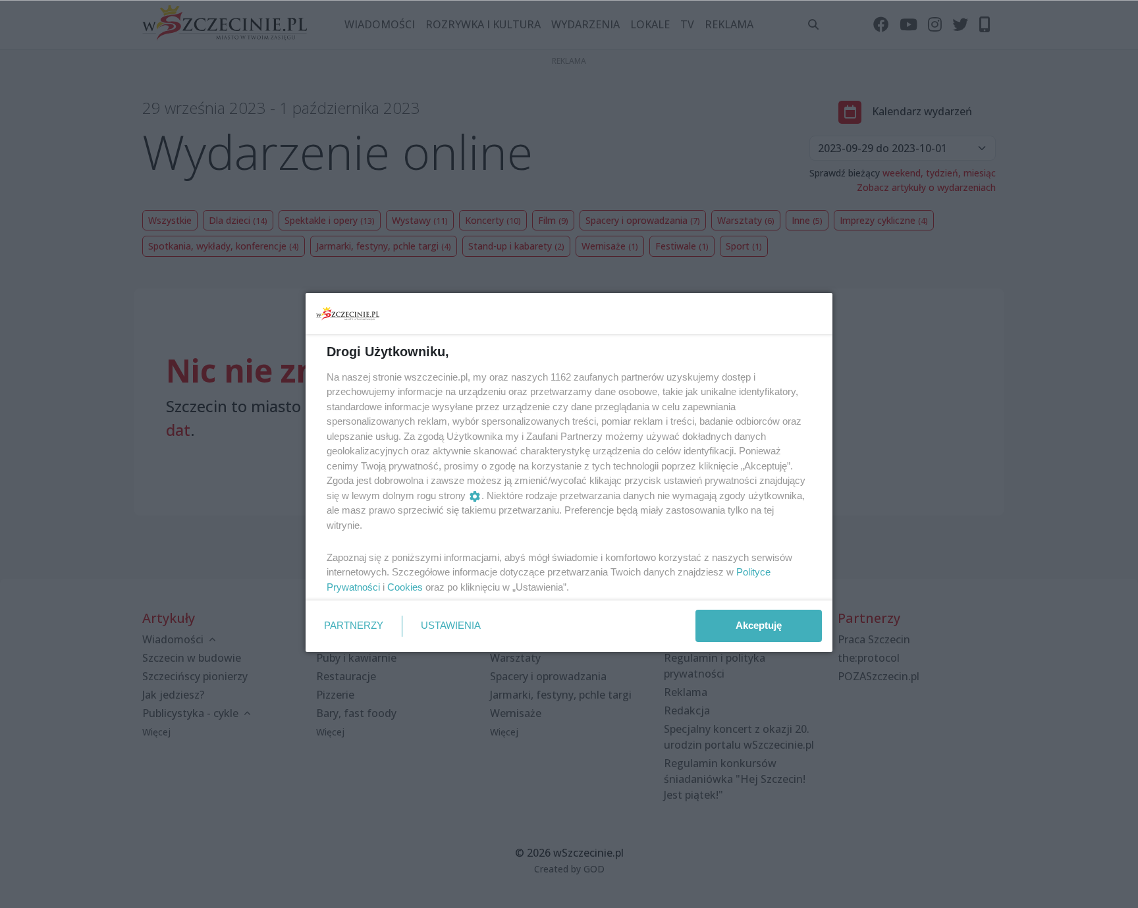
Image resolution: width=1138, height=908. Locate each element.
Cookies (405, 587)
